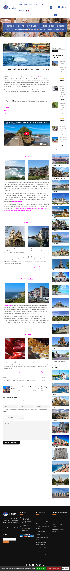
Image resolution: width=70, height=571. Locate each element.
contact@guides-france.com (26, 529)
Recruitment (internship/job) (42, 555)
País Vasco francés (31, 380)
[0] (61, 8)
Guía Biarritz (13, 380)
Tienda (30, 4)
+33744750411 (25, 525)
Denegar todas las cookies (54, 568)
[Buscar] (55, 15)
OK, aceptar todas (41, 568)
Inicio (20, 4)
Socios (54, 517)
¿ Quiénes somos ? (40, 531)
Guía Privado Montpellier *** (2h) (63, 139)
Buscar (54, 43)
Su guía (42, 4)
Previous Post (15, 393)
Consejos (36, 4)
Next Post (39, 393)
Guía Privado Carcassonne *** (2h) (63, 128)
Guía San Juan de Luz (21, 380)
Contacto (21, 10)
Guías (25, 4)
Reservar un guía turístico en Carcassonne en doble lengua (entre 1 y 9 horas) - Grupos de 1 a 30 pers (63, 69)
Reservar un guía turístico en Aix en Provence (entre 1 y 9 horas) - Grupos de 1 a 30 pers (63, 110)
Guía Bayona (6, 380)
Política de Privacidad (41, 547)
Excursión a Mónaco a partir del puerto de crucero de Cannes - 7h (62, 91)
